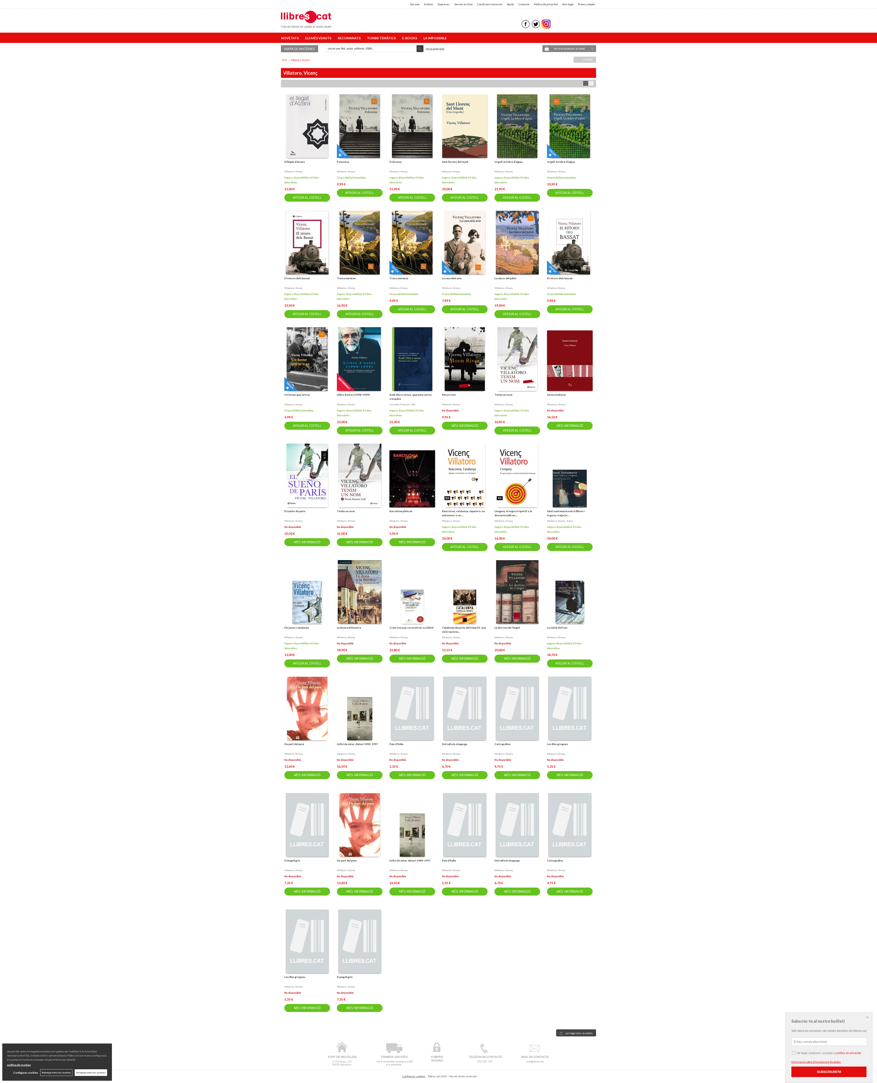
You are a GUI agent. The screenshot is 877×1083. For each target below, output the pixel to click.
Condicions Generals (489, 4)
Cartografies (502, 744)
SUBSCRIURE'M (829, 1072)
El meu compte (586, 4)
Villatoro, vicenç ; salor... (560, 520)
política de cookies (19, 1065)
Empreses (444, 4)
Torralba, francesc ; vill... (403, 404)
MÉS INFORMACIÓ (465, 425)
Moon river (449, 394)
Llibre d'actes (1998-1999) (353, 394)
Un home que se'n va (297, 394)
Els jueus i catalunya (296, 627)
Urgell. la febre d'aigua (508, 161)
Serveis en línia (463, 4)
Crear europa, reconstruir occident (411, 627)
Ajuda (510, 4)
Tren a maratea (346, 278)
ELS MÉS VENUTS (319, 38)
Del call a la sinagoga (454, 744)
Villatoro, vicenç (293, 171)
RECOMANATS (350, 38)
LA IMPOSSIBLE (435, 38)
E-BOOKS (410, 38)
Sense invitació (556, 394)
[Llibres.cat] (306, 24)
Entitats (428, 4)
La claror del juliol (505, 278)
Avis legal (567, 4)
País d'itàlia (396, 744)
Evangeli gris (292, 860)
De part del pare (294, 744)
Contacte (523, 4)
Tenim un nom (503, 394)
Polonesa (343, 161)
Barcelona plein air (400, 511)
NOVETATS (290, 38)
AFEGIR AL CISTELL (307, 197)
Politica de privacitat (546, 4)
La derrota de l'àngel (507, 627)
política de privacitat (848, 1053)
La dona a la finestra (349, 627)
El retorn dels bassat (297, 278)
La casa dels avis (452, 278)
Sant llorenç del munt (455, 161)
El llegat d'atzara (294, 161)
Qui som (415, 4)
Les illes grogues (557, 744)
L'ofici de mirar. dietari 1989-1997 (357, 744)
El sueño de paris (294, 511)
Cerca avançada (434, 48)
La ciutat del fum (557, 627)
